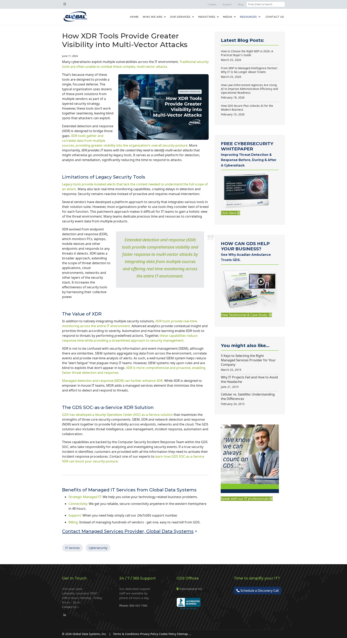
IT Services (72, 548)
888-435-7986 (138, 605)
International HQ (191, 589)
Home (134, 16)
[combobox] (265, 4)
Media (227, 16)
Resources (248, 16)
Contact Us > (70, 607)
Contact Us (274, 16)
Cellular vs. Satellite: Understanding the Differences (248, 399)
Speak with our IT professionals (245, 498)
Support (227, 4)
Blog (240, 4)
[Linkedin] (64, 4)
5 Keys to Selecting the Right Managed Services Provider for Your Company (248, 362)
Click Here (229, 213)
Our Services (180, 16)
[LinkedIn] (64, 615)
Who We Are (152, 16)
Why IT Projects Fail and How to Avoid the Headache (249, 382)
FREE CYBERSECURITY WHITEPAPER (249, 154)
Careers (212, 4)
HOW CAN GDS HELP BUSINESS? (246, 251)
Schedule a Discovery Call (259, 590)
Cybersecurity (98, 548)
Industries (206, 16)
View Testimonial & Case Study (245, 315)
